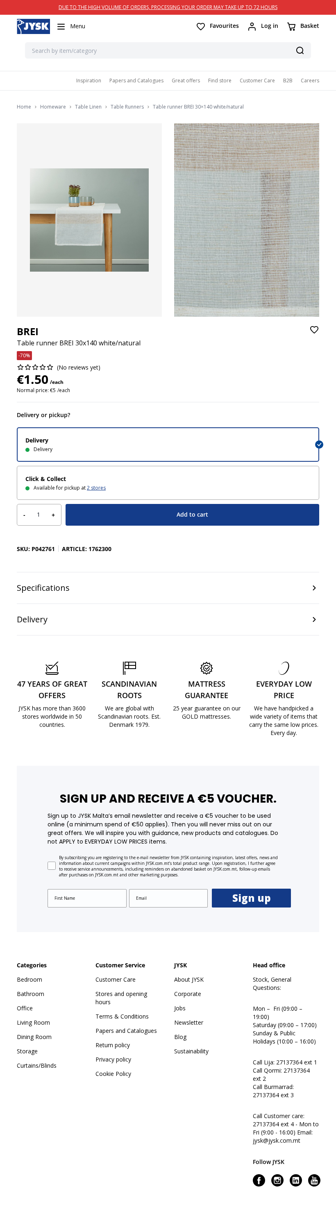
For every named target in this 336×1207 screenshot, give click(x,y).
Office (25, 1008)
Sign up (251, 898)
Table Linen (88, 107)
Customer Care (257, 80)
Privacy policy (113, 1059)
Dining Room (34, 1037)
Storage (27, 1051)
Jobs (180, 1008)
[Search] (300, 50)
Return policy (112, 1045)
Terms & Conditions (122, 1016)
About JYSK (189, 979)
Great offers (186, 80)
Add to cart (192, 514)
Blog (180, 1037)
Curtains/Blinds (37, 1065)
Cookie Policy (113, 1074)
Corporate (187, 994)
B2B (288, 80)
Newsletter (188, 1022)
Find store (220, 80)
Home (24, 107)
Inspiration (88, 80)
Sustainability (191, 1051)
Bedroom (29, 979)
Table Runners (127, 107)
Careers (310, 80)
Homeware (53, 107)
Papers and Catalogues (136, 80)
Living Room (33, 1022)
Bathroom (30, 994)
